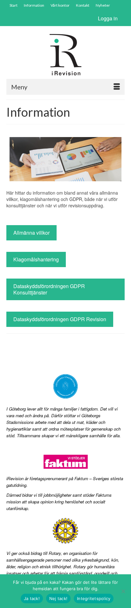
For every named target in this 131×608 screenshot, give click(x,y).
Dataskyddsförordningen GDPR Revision (59, 319)
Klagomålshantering (36, 259)
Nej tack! (58, 598)
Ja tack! (32, 598)
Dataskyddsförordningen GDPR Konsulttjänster (49, 289)
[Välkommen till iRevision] (65, 54)
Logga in (108, 18)
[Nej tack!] (123, 591)
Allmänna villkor (31, 232)
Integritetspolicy (93, 598)
